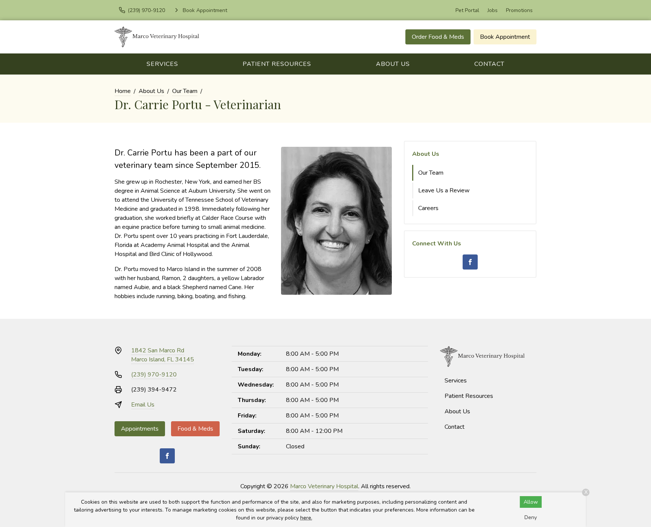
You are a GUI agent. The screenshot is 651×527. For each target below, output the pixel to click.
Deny (530, 517)
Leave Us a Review (443, 190)
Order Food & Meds (438, 37)
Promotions (519, 10)
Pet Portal (467, 10)
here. (306, 517)
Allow (531, 502)
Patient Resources (277, 64)
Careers (428, 208)
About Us (393, 64)
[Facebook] (470, 262)
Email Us (142, 405)
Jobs (492, 10)
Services (162, 64)
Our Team (184, 91)
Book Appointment (505, 37)
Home (123, 91)
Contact (489, 64)
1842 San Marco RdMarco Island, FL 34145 (162, 355)
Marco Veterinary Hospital (324, 486)
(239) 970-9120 (154, 374)
